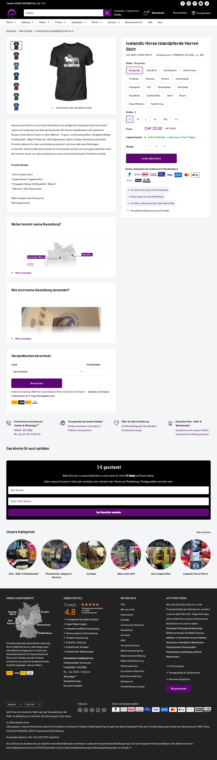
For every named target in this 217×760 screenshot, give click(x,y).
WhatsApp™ (70, 676)
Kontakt (125, 619)
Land (14, 364)
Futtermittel (183, 637)
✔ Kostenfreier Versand (76, 647)
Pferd (9, 22)
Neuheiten (172, 642)
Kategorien (127, 681)
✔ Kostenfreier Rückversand (78, 651)
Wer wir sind (127, 609)
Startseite (11, 31)
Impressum (127, 614)
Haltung (25, 22)
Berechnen (37, 383)
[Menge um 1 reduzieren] (148, 146)
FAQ (150, 22)
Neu (160, 22)
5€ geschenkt (178, 688)
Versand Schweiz (130, 645)
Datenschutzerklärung (133, 655)
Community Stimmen (132, 624)
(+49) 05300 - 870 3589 (75, 667)
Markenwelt (172, 656)
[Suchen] (107, 12)
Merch (95, 22)
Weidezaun (198, 642)
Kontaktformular (72, 681)
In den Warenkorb (151, 158)
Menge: (130, 146)
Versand (125, 634)
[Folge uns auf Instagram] (188, 3)
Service (112, 22)
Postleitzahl (93, 364)
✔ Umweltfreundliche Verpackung (81, 628)
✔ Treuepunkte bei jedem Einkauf (81, 619)
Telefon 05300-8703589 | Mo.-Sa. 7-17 (25, 3)
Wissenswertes (133, 22)
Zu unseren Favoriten (132, 670)
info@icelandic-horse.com (77, 662)
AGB (123, 640)
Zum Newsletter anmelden (108, 512)
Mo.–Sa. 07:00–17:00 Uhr (27, 434)
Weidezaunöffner (192, 651)
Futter (58, 22)
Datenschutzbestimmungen (78, 747)
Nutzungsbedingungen (106, 747)
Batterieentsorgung (132, 650)
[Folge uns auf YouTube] (201, 3)
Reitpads (183, 628)
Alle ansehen (203, 532)
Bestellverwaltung (131, 676)
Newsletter (127, 629)
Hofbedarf (172, 628)
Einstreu (199, 632)
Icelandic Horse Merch (139, 55)
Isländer (170, 637)
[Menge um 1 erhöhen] (165, 146)
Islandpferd (185, 642)
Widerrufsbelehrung (132, 660)
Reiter (42, 22)
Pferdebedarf (174, 647)
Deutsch (12, 704)
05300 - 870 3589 (23, 430)
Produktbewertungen (133, 686)
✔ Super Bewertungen (75, 624)
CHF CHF (30, 704)
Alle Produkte (26, 31)
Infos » (39, 665)
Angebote (77, 22)
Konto (117, 14)
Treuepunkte (176, 672)
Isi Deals (189, 632)
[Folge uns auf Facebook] (182, 3)
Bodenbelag (195, 628)
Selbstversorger (175, 632)
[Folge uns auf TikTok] (207, 3)
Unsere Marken (198, 637)
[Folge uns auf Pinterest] (195, 3)
